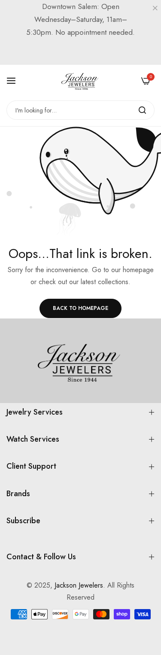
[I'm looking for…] (142, 110)
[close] (155, 9)
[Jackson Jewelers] (80, 80)
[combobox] (80, 110)
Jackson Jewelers (79, 585)
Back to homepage (80, 308)
